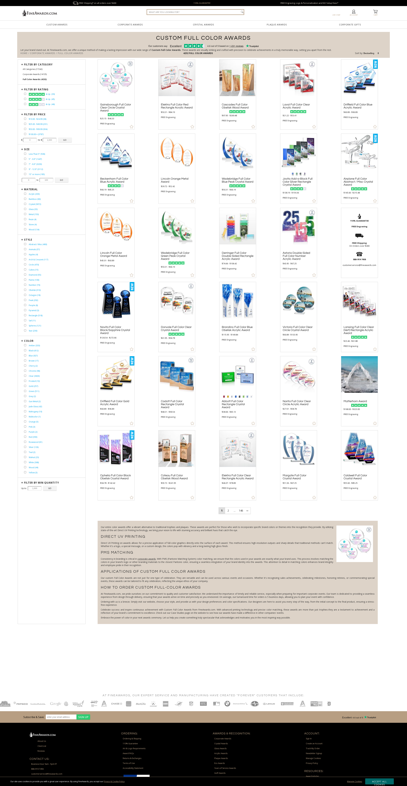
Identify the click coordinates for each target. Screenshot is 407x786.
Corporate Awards (130, 24)
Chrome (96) (34, 371)
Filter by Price (34, 114)
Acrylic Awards (221, 753)
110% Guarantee (130, 743)
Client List (42, 746)
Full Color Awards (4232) (35, 79)
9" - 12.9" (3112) (36, 169)
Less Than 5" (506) (37, 154)
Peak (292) (33, 300)
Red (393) (33, 437)
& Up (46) (50, 104)
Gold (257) (33, 386)
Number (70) (34, 285)
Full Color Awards (201, 53)
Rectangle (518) (35, 315)
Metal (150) (34, 214)
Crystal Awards (203, 24)
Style (28, 239)
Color (29, 341)
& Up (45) (50, 99)
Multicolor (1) (35, 416)
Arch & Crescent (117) (38, 259)
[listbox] (371, 53)
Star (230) (33, 330)
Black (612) (33, 350)
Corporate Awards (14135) (35, 74)
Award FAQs (128, 753)
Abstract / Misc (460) (38, 244)
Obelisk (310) (35, 290)
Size (27, 149)
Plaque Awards (277, 24)
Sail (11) (32, 320)
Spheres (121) (35, 325)
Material (31, 189)
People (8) (33, 305)
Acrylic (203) (34, 194)
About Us (42, 741)
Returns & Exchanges (132, 758)
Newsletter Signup (314, 753)
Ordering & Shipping (132, 738)
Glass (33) (33, 209)
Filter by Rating (36, 89)
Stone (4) (33, 224)
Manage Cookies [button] (313, 758)
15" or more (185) (37, 174)
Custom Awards (56, 24)
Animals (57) (34, 249)
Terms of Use (129, 763)
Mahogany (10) (35, 411)
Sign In (309, 738)
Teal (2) (32, 452)
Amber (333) (34, 345)
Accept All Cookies (379, 782)
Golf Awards (219, 773)
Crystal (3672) (35, 204)
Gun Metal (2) (35, 401)
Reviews (41, 751)
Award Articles (312, 776)
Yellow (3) (33, 472)
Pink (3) (32, 426)
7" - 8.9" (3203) (35, 164)
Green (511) (34, 391)
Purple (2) (33, 432)
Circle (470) (34, 264)
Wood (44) (33, 467)
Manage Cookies (354, 781)
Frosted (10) (34, 381)
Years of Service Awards (225, 768)
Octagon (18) (34, 295)
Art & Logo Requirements (134, 748)
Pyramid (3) (34, 310)
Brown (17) (33, 360)
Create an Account (314, 743)
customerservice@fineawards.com (46, 774)
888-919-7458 (37, 769)
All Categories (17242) (32, 69)
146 (241, 510)
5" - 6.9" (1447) (35, 159)
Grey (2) (32, 396)
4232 (186, 53)
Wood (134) (34, 229)
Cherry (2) (33, 365)
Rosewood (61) (35, 442)
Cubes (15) (33, 269)
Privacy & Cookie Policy (114, 781)
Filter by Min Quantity (41, 482)
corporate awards (147, 558)
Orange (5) (33, 421)
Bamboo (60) (35, 199)
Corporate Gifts (350, 24)
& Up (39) (50, 94)
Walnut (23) (34, 457)
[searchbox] (195, 12)
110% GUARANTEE (201, 3)
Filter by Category (38, 64)
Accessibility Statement (133, 768)
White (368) (34, 462)
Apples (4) (33, 254)
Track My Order (313, 748)
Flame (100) (34, 280)
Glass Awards (220, 748)
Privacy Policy (312, 763)
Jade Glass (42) (35, 406)
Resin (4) (32, 219)
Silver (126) (33, 447)
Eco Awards (219, 763)
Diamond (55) (35, 274)
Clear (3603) (34, 376)
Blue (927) (33, 355)
